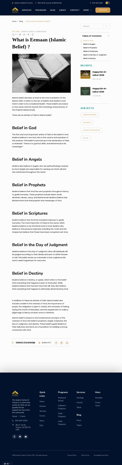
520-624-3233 (97, 3)
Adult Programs (62, 423)
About (62, 10)
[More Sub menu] (91, 11)
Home (14, 21)
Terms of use (85, 455)
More (86, 10)
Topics (79, 425)
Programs (40, 10)
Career (22, 416)
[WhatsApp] (29, 90)
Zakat (79, 407)
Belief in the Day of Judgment (95, 55)
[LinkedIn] (24, 90)
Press (79, 420)
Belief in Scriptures (90, 51)
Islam (16, 31)
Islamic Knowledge (25, 343)
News (42, 420)
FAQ (41, 425)
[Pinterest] (34, 90)
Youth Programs (62, 415)
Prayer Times (97, 404)
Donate (103, 10)
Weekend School (62, 399)
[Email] (39, 90)
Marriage (80, 398)
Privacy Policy (71, 455)
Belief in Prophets (90, 48)
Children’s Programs (62, 407)
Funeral (80, 402)
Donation (98, 398)
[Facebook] (15, 90)
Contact (74, 10)
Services (26, 10)
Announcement (90, 115)
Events (42, 416)
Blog (52, 10)
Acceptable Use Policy (101, 455)
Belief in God (88, 40)
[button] (95, 36)
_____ (30, 34)
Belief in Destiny (89, 58)
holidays (87, 122)
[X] (20, 90)
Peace (85, 138)
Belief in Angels (89, 44)
